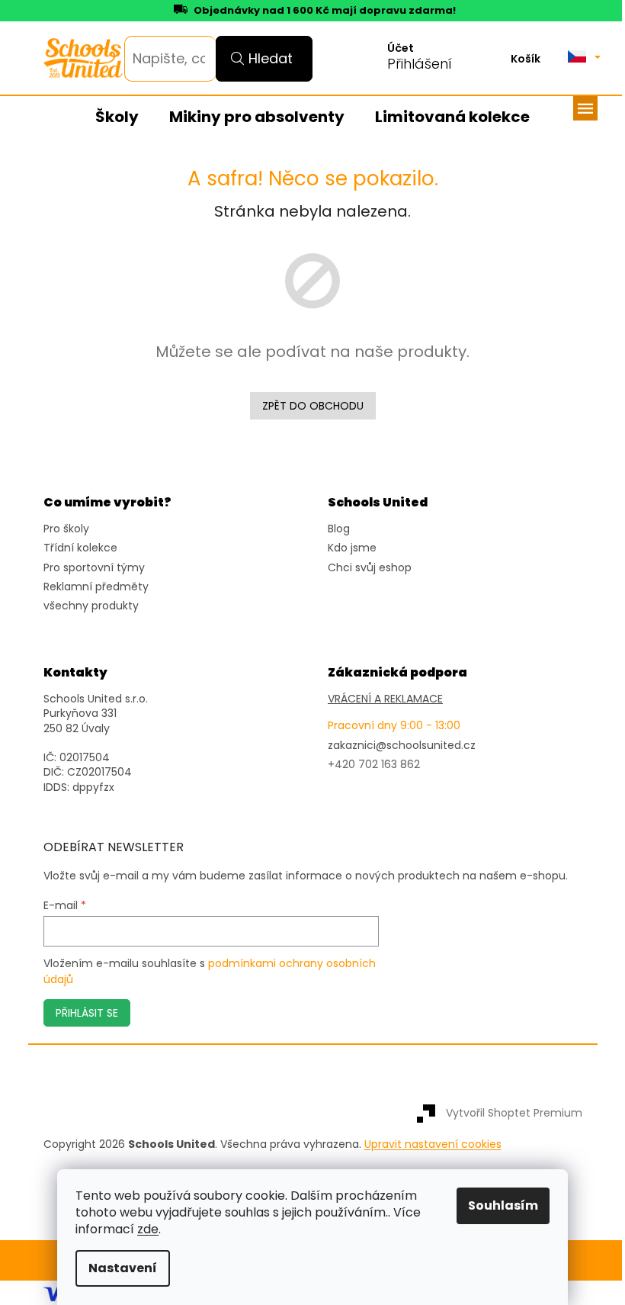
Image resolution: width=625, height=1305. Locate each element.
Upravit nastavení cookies (433, 1144)
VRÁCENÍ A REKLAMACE (385, 699)
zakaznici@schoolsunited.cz (402, 745)
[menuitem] (117, 117)
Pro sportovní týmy (94, 568)
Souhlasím (503, 1205)
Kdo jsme (352, 548)
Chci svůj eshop (370, 568)
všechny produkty (91, 606)
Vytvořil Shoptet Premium (514, 1112)
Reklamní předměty (96, 587)
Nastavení (122, 1268)
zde (148, 1229)
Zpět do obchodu (313, 405)
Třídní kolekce (80, 548)
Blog (339, 529)
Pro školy (66, 529)
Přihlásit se (87, 1013)
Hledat (270, 58)
